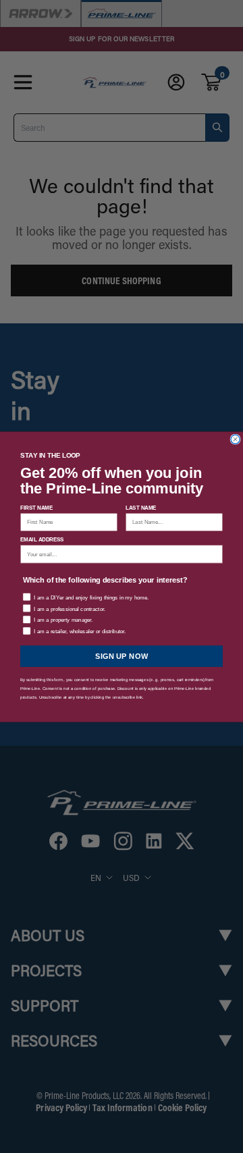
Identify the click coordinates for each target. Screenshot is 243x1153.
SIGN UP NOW (121, 655)
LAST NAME (141, 507)
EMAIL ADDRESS (42, 539)
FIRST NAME (36, 507)
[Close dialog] (235, 439)
